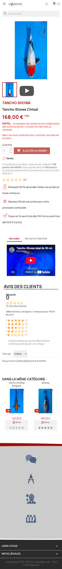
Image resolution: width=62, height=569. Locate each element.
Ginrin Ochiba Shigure (17, 384)
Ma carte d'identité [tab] (36, 238)
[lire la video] (26, 90)
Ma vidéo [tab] (14, 238)
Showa (45, 382)
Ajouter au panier (32, 150)
